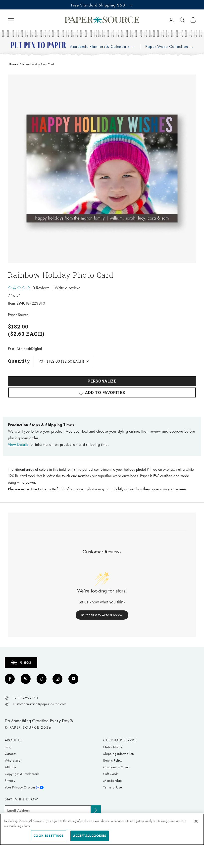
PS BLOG (25, 662)
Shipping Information (118, 754)
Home (12, 64)
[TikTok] (42, 679)
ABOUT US (14, 740)
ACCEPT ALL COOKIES (89, 836)
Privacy (10, 781)
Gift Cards (110, 774)
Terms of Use (112, 787)
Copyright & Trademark (22, 774)
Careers (10, 754)
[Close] (196, 821)
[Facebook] (10, 679)
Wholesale (12, 760)
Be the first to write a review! (102, 615)
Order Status (112, 747)
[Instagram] (57, 679)
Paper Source (18, 314)
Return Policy (112, 760)
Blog (8, 747)
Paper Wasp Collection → (169, 46)
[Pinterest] (26, 679)
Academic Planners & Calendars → (102, 46)
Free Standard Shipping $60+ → (102, 4)
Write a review (67, 288)
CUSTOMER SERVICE (120, 740)
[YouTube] (73, 679)
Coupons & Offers (116, 767)
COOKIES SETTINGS (48, 836)
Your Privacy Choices (20, 787)
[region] (102, 168)
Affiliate (10, 767)
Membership (112, 781)
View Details (18, 444)
